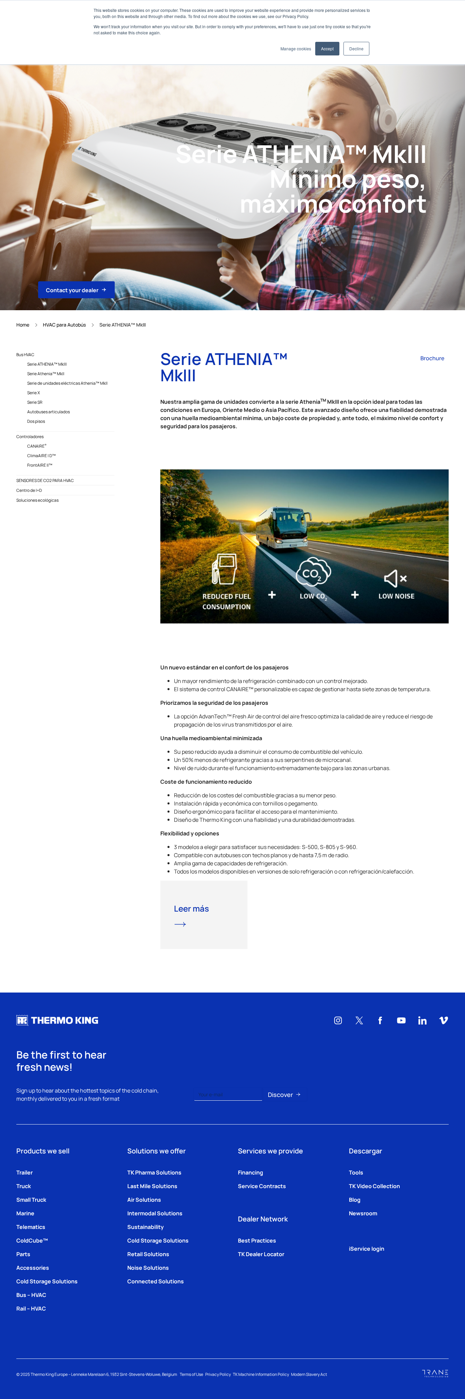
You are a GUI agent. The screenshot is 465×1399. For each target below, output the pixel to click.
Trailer (24, 1172)
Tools (356, 1172)
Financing (250, 1172)
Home (22, 324)
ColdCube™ (32, 1240)
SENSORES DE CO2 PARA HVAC (45, 480)
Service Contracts (262, 1186)
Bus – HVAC (31, 1294)
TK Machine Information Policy (261, 1374)
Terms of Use (191, 1374)
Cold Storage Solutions (47, 1281)
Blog (354, 1199)
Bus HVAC (25, 354)
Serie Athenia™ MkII (45, 373)
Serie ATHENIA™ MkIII (47, 364)
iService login (366, 1248)
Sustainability (145, 1226)
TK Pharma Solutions (154, 1172)
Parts (23, 1254)
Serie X (33, 392)
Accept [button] (327, 48)
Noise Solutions (148, 1267)
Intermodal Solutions (154, 1213)
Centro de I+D (29, 490)
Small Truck (31, 1199)
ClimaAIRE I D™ (41, 455)
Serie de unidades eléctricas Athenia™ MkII (67, 383)
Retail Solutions (148, 1254)
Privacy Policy (218, 1374)
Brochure (432, 358)
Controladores (30, 436)
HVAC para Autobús (64, 324)
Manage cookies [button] (295, 48)
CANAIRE (37, 446)
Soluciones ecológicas (37, 500)
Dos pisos (36, 421)
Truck (23, 1186)
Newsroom (363, 1213)
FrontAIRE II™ (39, 465)
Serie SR (35, 402)
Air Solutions (144, 1199)
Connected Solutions (155, 1281)
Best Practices (257, 1240)
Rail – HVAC (31, 1308)
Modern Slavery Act (309, 1374)
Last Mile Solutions (152, 1186)
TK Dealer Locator (261, 1254)
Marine (25, 1213)
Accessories (32, 1267)
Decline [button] (356, 48)
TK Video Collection (374, 1186)
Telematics (30, 1226)
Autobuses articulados (48, 411)
